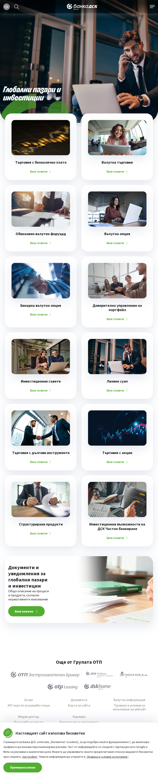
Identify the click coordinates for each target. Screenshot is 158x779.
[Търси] (17, 7)
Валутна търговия (117, 162)
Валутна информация (129, 700)
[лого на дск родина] (99, 674)
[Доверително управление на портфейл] (117, 280)
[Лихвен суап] (117, 356)
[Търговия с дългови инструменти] (41, 428)
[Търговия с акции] (117, 428)
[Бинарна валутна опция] (41, 280)
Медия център (28, 717)
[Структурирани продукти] (41, 499)
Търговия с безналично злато (40, 162)
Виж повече (39, 171)
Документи (79, 700)
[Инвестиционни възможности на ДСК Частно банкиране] (117, 499)
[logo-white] (82, 6)
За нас (28, 700)
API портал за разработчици (29, 705)
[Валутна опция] (117, 209)
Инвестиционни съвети (41, 381)
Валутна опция (117, 234)
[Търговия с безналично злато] (41, 137)
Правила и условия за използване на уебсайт (129, 707)
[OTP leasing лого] (63, 687)
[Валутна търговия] (117, 137)
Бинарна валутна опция (40, 305)
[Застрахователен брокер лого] (45, 674)
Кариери (79, 717)
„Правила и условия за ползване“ (107, 757)
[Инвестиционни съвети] (41, 356)
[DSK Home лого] (97, 687)
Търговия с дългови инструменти (41, 453)
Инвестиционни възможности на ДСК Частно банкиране (117, 526)
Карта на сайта (79, 705)
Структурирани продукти (41, 524)
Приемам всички (22, 767)
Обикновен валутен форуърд (41, 234)
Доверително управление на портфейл (117, 307)
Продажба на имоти (28, 722)
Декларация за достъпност (79, 722)
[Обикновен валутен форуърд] (41, 209)
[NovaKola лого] (133, 674)
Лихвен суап (117, 381)
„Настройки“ (29, 757)
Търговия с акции (117, 453)
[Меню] (152, 6)
